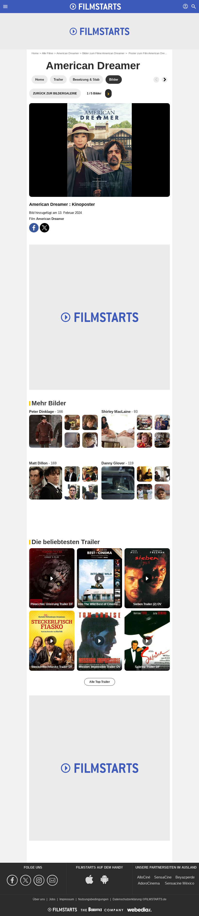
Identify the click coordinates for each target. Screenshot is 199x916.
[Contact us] (53, 880)
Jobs (52, 899)
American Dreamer (68, 53)
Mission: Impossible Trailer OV (99, 667)
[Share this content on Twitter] (44, 227)
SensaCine (163, 877)
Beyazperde (185, 877)
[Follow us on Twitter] (26, 880)
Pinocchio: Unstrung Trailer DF (52, 604)
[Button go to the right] (164, 80)
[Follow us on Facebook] (13, 880)
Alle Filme (47, 53)
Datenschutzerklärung (127, 899)
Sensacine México (179, 883)
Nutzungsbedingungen (93, 899)
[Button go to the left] (156, 80)
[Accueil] (95, 6)
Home (35, 53)
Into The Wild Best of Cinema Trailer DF (100, 604)
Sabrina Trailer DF (147, 667)
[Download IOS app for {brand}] (92, 879)
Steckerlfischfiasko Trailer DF (51, 667)
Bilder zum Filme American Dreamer (103, 53)
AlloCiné (143, 877)
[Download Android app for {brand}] (107, 879)
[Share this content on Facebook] (34, 227)
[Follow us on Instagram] (39, 880)
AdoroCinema (149, 883)
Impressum (66, 899)
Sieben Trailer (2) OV (147, 604)
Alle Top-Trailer (99, 682)
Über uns (39, 899)
